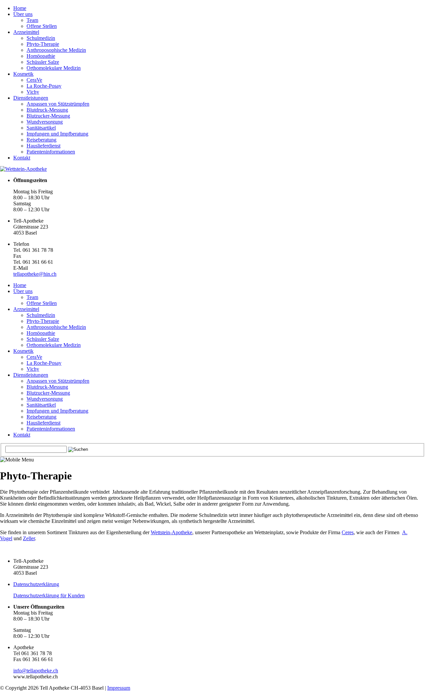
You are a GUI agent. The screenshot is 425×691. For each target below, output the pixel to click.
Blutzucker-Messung (48, 116)
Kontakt (21, 157)
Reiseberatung (41, 140)
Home (19, 8)
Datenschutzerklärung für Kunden (49, 595)
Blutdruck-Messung (47, 110)
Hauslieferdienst (43, 145)
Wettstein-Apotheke (171, 532)
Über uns (23, 14)
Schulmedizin (41, 38)
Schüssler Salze (43, 62)
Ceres (348, 532)
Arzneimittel (26, 32)
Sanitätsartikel (41, 128)
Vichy (33, 92)
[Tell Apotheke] (23, 169)
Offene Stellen (42, 26)
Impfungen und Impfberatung (57, 134)
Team (32, 20)
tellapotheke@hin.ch (34, 274)
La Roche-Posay (44, 86)
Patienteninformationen (51, 151)
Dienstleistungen (30, 98)
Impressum (118, 688)
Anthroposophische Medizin (56, 50)
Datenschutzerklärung (36, 584)
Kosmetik (23, 74)
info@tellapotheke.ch (35, 670)
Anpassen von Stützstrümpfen (58, 104)
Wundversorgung (45, 122)
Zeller (29, 538)
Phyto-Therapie (43, 44)
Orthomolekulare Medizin (54, 68)
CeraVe (34, 80)
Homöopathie (41, 56)
